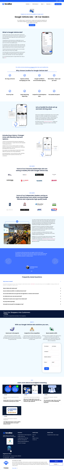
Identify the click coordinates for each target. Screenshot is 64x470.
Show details (14, 468)
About (42, 4)
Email (53, 362)
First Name (46, 346)
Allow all (56, 461)
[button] (58, 4)
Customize (55, 464)
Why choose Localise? (8, 281)
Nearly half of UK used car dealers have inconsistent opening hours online (12, 401)
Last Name (54, 346)
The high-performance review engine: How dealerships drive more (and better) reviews (12, 422)
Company (46, 351)
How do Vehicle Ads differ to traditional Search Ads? (14, 291)
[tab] (32, 281)
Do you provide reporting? (9, 301)
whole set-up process (48, 121)
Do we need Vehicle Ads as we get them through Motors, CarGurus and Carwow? (21, 293)
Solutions (27, 4)
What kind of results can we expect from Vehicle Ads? (15, 298)
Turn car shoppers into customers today (16, 313)
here (5, 57)
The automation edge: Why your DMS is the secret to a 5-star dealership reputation (52, 401)
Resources (48, 4)
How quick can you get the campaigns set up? (13, 304)
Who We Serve (35, 4)
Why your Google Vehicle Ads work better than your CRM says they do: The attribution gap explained (32, 400)
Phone (45, 362)
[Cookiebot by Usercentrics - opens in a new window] (6, 468)
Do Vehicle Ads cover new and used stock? (12, 296)
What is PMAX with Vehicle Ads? (10, 288)
